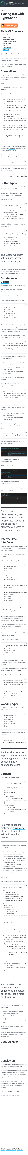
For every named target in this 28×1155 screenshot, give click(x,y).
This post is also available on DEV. (10, 1091)
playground (6, 64)
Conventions (6, 35)
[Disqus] (14, 1120)
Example (5, 45)
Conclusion (6, 49)
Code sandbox (7, 47)
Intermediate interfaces (9, 41)
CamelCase (12, 148)
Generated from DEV (11, 1149)
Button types (6, 37)
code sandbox (9, 989)
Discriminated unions (8, 39)
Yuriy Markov (10, 2)
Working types (7, 43)
